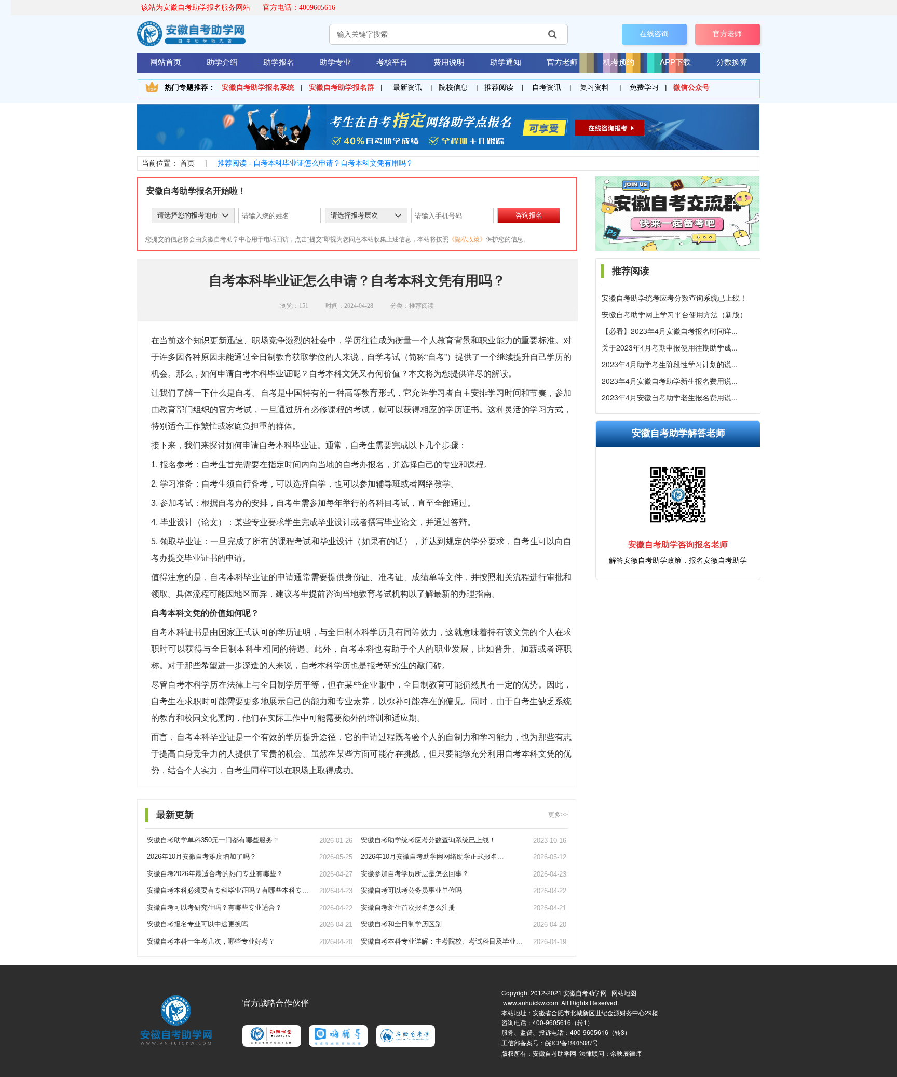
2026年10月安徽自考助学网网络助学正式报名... (432, 856)
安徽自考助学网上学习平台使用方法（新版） (674, 314)
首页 (187, 163)
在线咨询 (654, 34)
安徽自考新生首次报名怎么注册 (408, 907)
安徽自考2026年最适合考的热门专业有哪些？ (215, 874)
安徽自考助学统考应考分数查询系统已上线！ (674, 298)
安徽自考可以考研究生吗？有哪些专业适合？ (214, 907)
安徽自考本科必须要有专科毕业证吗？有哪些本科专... (227, 890)
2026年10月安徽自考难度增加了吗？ (201, 856)
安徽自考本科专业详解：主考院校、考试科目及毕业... (441, 941)
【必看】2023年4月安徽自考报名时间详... (670, 331)
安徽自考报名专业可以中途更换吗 (197, 924)
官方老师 (727, 34)
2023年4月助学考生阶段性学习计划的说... (670, 364)
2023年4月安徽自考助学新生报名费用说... (670, 381)
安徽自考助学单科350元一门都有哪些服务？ (213, 840)
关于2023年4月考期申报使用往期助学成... (670, 348)
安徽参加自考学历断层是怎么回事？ (415, 874)
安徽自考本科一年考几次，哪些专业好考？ (211, 941)
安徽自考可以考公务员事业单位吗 (411, 890)
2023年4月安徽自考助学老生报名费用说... (670, 397)
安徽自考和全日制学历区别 (401, 924)
